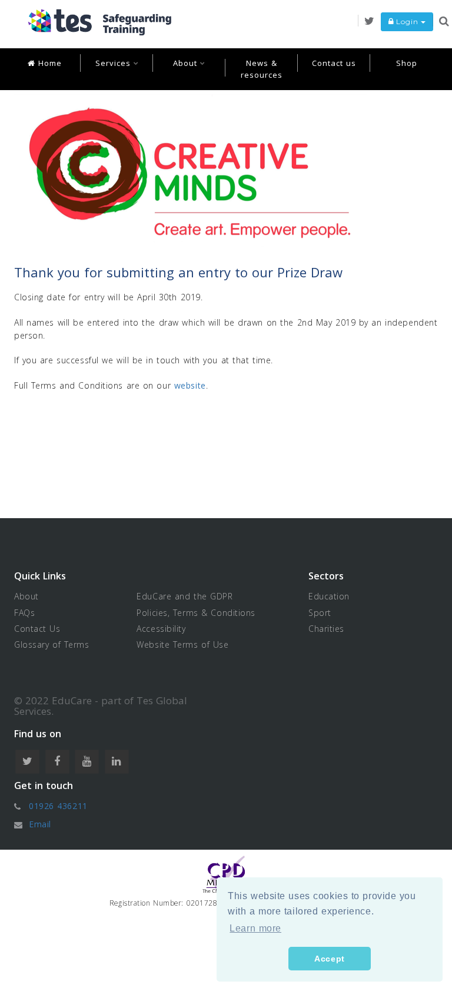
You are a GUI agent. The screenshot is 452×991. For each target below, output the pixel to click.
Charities (326, 628)
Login (407, 21)
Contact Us (37, 628)
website (190, 385)
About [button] (186, 63)
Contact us (334, 63)
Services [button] (114, 63)
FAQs (24, 612)
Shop (406, 63)
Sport (319, 612)
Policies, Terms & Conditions (196, 612)
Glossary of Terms (51, 644)
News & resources (261, 69)
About (26, 596)
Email (40, 824)
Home (48, 63)
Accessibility (161, 628)
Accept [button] (329, 958)
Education (329, 596)
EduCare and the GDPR (184, 596)
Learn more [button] (255, 928)
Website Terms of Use (182, 644)
